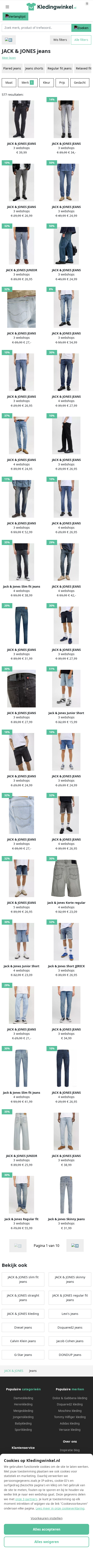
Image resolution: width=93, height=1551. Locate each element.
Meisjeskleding (23, 1411)
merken (78, 1389)
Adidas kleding (70, 1423)
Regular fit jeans (60, 68)
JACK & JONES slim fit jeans (23, 1279)
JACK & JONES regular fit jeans (70, 1297)
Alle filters (81, 40)
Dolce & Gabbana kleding (70, 1398)
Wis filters (60, 40)
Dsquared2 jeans (70, 1327)
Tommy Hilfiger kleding (70, 1417)
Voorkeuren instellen (47, 1518)
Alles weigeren (46, 1542)
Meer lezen (9, 58)
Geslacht (80, 83)
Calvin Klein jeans (23, 1341)
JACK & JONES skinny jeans (70, 1279)
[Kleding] (9, 40)
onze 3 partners (26, 1499)
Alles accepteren (46, 1529)
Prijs (62, 83)
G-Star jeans (23, 1355)
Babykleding (23, 1423)
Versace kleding (69, 1430)
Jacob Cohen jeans (69, 1341)
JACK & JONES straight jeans (23, 1297)
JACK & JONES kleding (23, 1314)
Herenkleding (23, 1404)
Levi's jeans (70, 1314)
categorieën (31, 1389)
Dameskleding (23, 1398)
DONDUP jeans (70, 1355)
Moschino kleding (70, 1411)
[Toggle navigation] (7, 7)
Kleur (46, 83)
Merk (27, 83)
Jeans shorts (34, 68)
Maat (9, 83)
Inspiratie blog (70, 1450)
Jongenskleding (23, 1417)
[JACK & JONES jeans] (75, 1245)
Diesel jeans (23, 1327)
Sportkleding (23, 1430)
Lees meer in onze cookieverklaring (60, 1508)
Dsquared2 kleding (70, 1404)
